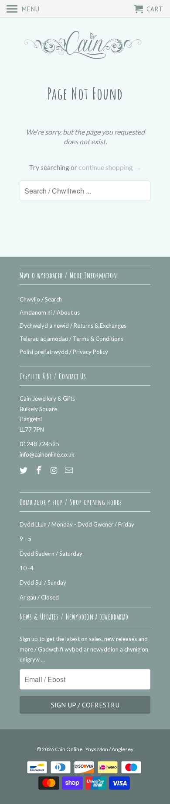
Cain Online (68, 749)
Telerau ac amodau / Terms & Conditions (71, 338)
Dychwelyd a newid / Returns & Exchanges (73, 325)
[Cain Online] (85, 46)
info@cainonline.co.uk (47, 454)
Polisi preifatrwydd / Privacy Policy (64, 351)
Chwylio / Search (41, 299)
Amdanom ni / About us (50, 312)
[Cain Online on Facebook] (39, 470)
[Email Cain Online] (70, 470)
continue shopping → (109, 167)
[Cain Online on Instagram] (55, 470)
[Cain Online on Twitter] (24, 470)
